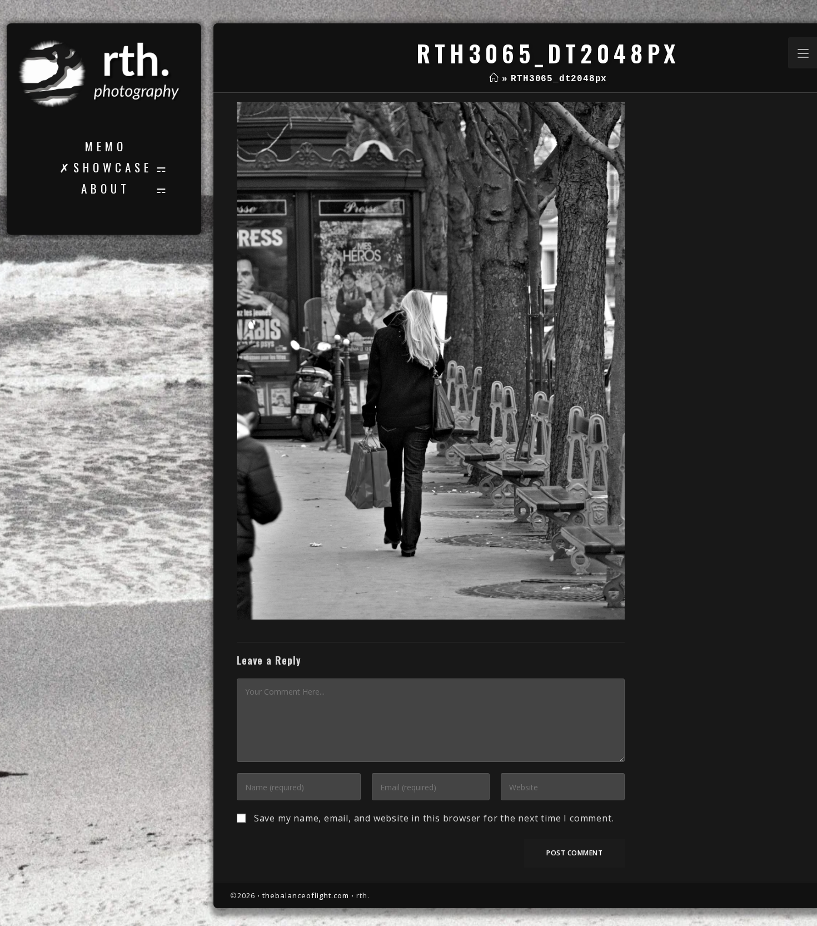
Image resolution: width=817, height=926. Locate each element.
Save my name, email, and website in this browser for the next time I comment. (434, 818)
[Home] (494, 79)
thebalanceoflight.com (305, 895)
